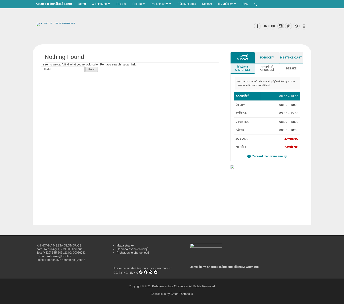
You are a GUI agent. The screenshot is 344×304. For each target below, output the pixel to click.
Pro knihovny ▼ (161, 3)
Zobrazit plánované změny (268, 156)
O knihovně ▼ (101, 3)
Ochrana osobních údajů (132, 249)
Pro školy (138, 3)
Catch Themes (180, 293)
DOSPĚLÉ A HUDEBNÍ (267, 68)
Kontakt (207, 3)
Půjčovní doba (187, 3)
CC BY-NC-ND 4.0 (125, 272)
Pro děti (121, 3)
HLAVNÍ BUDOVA (242, 57)
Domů (82, 3)
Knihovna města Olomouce (131, 268)
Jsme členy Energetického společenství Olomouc (224, 266)
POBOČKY (267, 57)
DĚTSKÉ (291, 68)
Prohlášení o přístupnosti (132, 252)
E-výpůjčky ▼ (227, 3)
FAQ (245, 3)
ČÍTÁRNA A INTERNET (242, 68)
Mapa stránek (125, 245)
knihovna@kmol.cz (59, 256)
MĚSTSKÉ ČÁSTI (291, 57)
